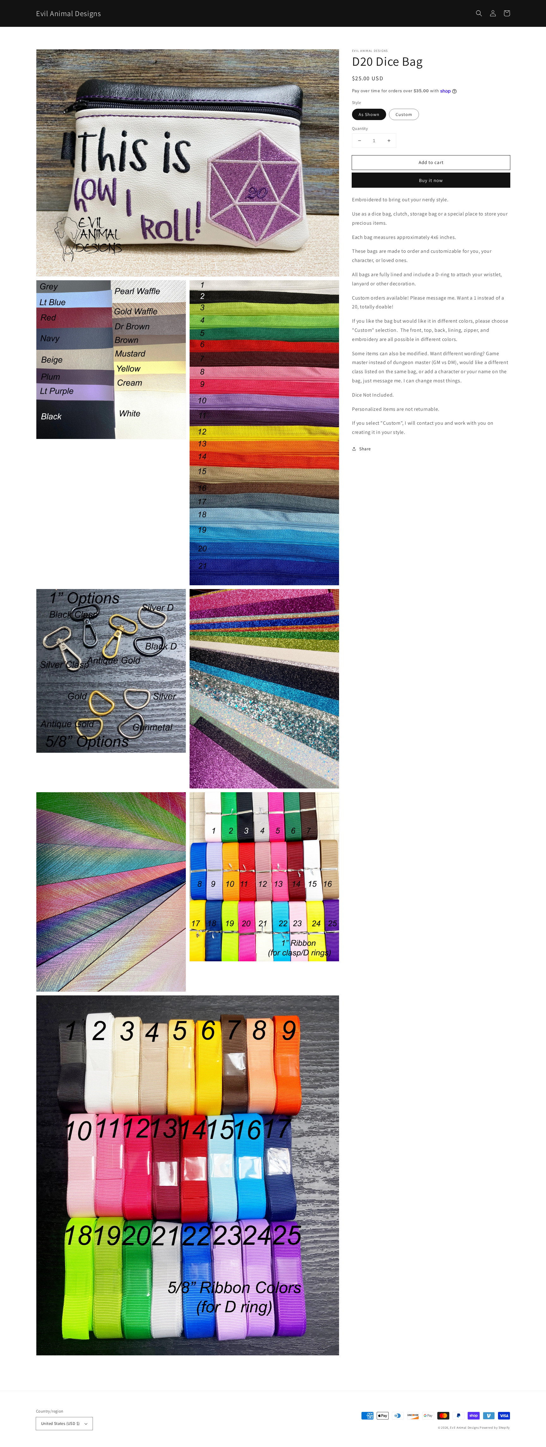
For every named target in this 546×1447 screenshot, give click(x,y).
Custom (404, 114)
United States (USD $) (60, 1423)
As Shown (369, 114)
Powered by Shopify (495, 1428)
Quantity (360, 128)
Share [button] (365, 449)
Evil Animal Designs (464, 1428)
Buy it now (431, 180)
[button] (479, 13)
